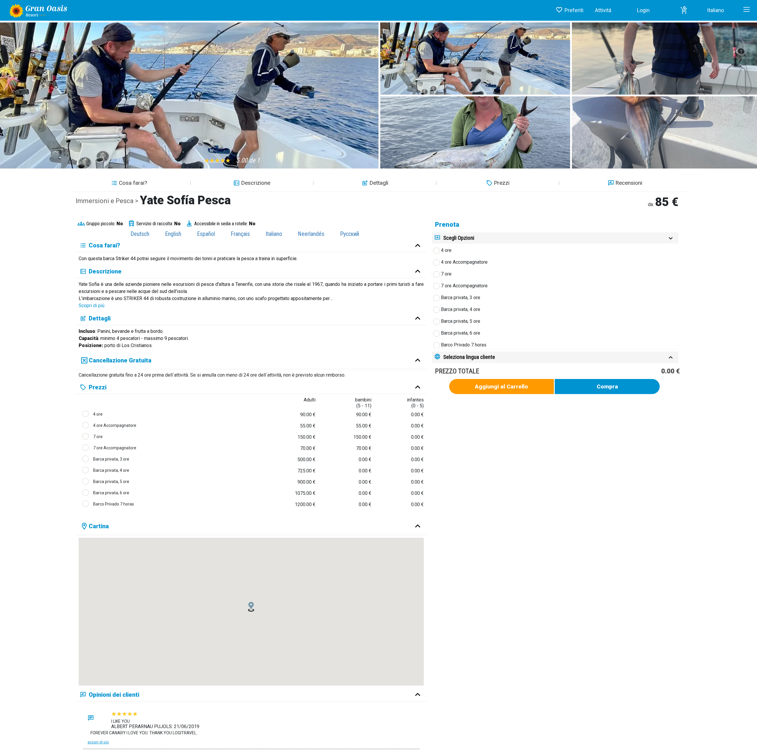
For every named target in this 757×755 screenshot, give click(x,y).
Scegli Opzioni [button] (458, 237)
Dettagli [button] (378, 182)
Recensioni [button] (628, 182)
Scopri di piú (91, 305)
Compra (607, 386)
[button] (684, 10)
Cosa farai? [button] (133, 182)
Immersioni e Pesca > (108, 201)
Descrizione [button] (255, 182)
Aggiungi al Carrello (501, 386)
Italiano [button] (715, 10)
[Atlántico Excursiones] (36, 10)
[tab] (555, 238)
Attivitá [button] (603, 10)
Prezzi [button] (501, 182)
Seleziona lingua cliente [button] (469, 357)
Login (643, 10)
